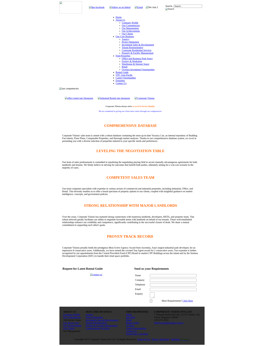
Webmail (175, 339)
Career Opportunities (126, 78)
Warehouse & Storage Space (135, 64)
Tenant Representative (132, 47)
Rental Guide (122, 72)
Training (130, 325)
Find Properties (123, 55)
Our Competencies (131, 25)
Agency (125, 39)
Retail (124, 66)
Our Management (130, 28)
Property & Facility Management (137, 53)
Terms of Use (143, 339)
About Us (120, 20)
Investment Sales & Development (138, 44)
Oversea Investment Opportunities (138, 69)
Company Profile (130, 22)
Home (119, 17)
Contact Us (121, 83)
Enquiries (120, 80)
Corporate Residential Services (136, 50)
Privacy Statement (160, 339)
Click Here (187, 300)
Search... (169, 6)
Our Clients (127, 33)
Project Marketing (130, 42)
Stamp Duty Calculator (137, 334)
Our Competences (72, 317)
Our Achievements (131, 31)
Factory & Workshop (132, 61)
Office (129, 314)
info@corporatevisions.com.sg (168, 323)
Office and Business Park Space (137, 58)
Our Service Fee (71, 323)
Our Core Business (125, 36)
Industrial (130, 317)
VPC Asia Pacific (124, 75)
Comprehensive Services (98, 328)
